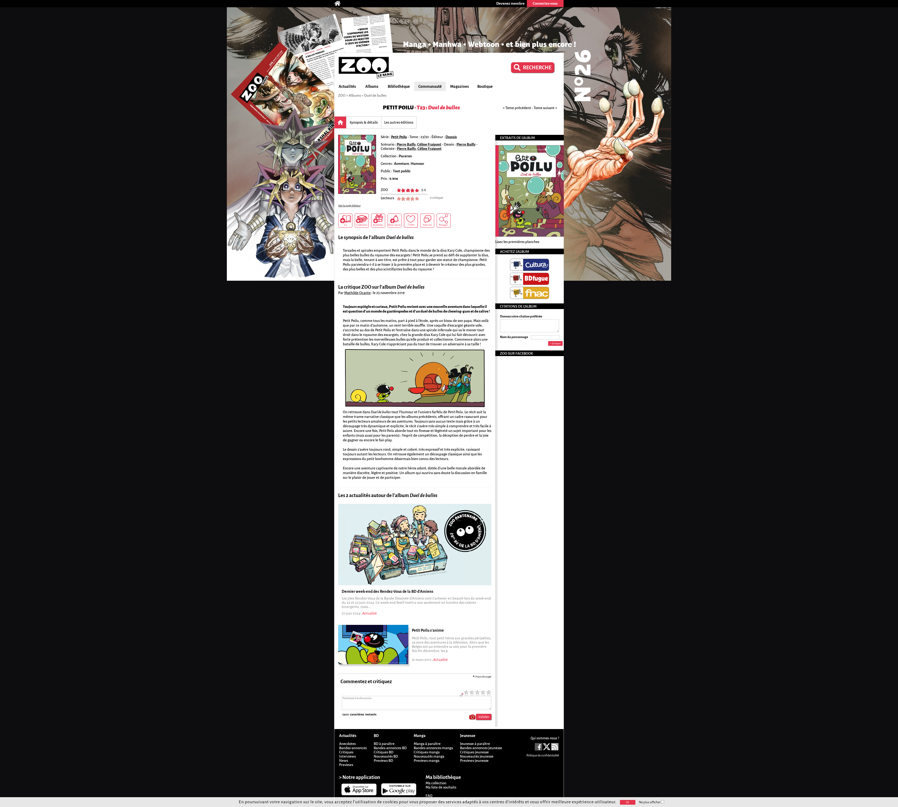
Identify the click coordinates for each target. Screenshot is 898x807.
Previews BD (383, 761)
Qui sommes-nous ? (545, 738)
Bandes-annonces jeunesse (481, 748)
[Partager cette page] (444, 221)
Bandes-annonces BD (390, 748)
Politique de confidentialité (542, 755)
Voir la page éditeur (349, 205)
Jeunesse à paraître (475, 744)
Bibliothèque (399, 87)
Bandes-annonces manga (433, 748)
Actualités (347, 87)
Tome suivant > (545, 108)
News (343, 761)
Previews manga (426, 761)
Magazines (459, 87)
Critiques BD (383, 752)
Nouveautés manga (429, 756)
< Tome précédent (517, 108)
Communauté (430, 87)
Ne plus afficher (650, 802)
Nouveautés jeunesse (476, 756)
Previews (346, 765)
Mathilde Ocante (357, 293)
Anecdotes (347, 744)
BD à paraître (384, 744)
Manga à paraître (427, 744)
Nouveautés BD (386, 756)
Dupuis (451, 137)
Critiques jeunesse (474, 752)
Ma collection (436, 783)
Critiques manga (427, 752)
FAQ (429, 796)
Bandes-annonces (353, 748)
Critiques (346, 752)
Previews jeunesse (474, 761)
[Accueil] (339, 3)
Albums (371, 87)
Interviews (347, 756)
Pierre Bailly (406, 144)
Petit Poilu (398, 108)
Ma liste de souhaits (441, 787)
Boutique (485, 87)
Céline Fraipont (429, 144)
